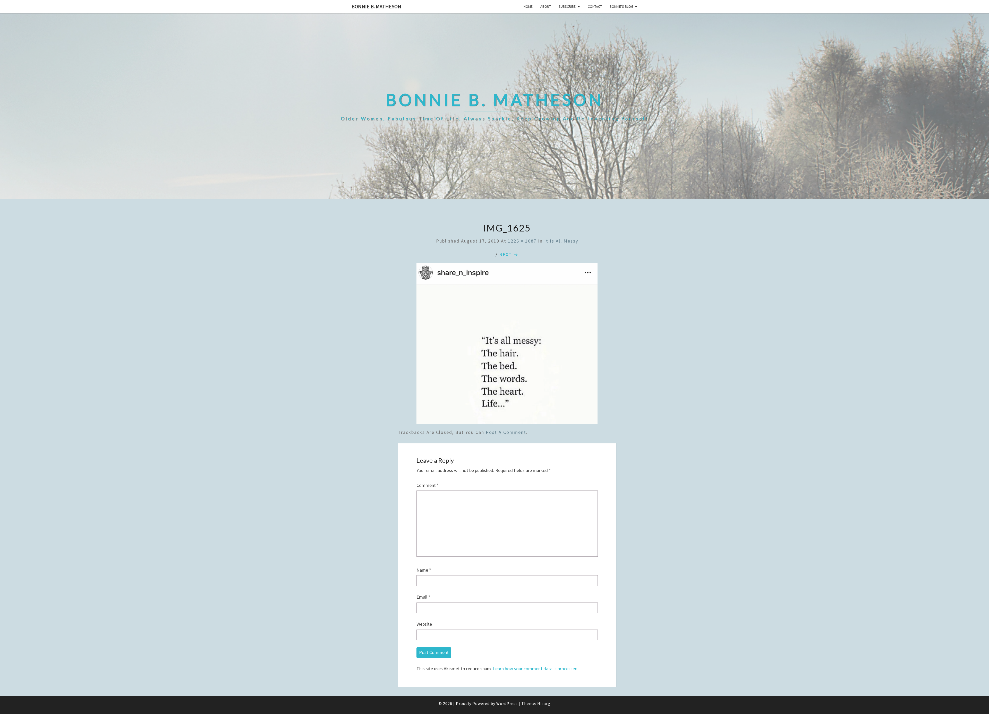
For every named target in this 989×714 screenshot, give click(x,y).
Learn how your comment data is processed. (535, 669)
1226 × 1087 (522, 241)
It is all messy (561, 241)
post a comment (506, 432)
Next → (508, 254)
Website (424, 624)
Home (528, 6)
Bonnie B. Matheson (376, 6)
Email (423, 597)
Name (423, 570)
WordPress (507, 703)
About (545, 6)
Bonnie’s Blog (621, 6)
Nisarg (543, 703)
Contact (595, 6)
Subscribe (567, 6)
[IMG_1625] (507, 345)
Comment (427, 485)
